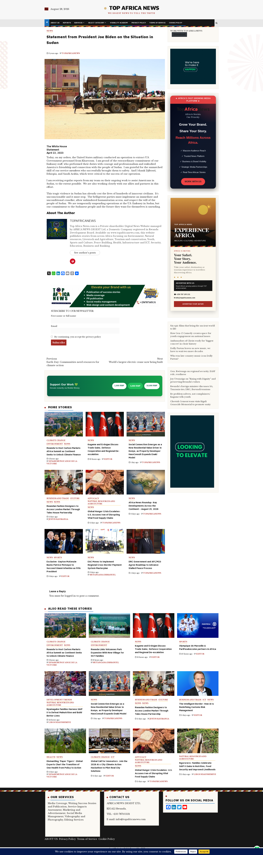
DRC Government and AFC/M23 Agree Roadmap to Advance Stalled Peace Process (145, 564)
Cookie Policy (175, 23)
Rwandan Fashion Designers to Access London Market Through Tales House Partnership (63, 509)
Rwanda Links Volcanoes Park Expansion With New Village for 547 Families (107, 652)
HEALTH (51, 757)
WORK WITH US (193, 181)
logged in (70, 595)
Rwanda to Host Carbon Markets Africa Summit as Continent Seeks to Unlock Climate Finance (64, 451)
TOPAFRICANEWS (71, 53)
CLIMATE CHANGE (56, 440)
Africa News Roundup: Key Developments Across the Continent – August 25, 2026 (143, 505)
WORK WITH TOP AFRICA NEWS (186, 31)
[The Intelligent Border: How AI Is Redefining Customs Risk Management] (198, 683)
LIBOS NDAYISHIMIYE (60, 722)
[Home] (47, 22)
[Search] (216, 23)
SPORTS (58, 557)
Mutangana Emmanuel (103, 575)
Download (179, 34)
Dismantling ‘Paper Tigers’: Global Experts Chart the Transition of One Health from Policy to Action (65, 764)
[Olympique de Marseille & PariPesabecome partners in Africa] (198, 625)
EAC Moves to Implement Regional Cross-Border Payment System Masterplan (105, 564)
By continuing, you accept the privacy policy (77, 337)
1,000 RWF (119, 385)
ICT (204, 700)
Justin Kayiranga (58, 519)
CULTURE (75, 498)
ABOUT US (55, 23)
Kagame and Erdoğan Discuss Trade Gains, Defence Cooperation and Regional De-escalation (153, 649)
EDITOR (108, 459)
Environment (55, 444)
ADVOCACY (93, 498)
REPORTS (67, 23)
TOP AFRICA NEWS (134, 7)
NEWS (50, 31)
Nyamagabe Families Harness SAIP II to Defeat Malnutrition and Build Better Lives (64, 712)
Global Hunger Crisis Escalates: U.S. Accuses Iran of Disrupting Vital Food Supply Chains (104, 514)
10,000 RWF (151, 385)
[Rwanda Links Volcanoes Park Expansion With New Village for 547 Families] (109, 625)
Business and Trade (58, 498)
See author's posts (85, 252)
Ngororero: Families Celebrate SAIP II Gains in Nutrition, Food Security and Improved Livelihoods (197, 766)
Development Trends (59, 700)
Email (54, 326)
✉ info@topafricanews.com (184, 298)
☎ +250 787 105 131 (182, 294)
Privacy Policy (139, 23)
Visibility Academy (119, 23)
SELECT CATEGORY (96, 23)
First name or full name (63, 316)
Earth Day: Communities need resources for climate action (73, 362)
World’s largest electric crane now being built (136, 360)
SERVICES (78, 23)
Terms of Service (157, 23)
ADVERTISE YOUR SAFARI (193, 304)
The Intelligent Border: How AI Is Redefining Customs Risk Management (196, 707)
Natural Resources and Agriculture (101, 502)
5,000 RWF (135, 386)
